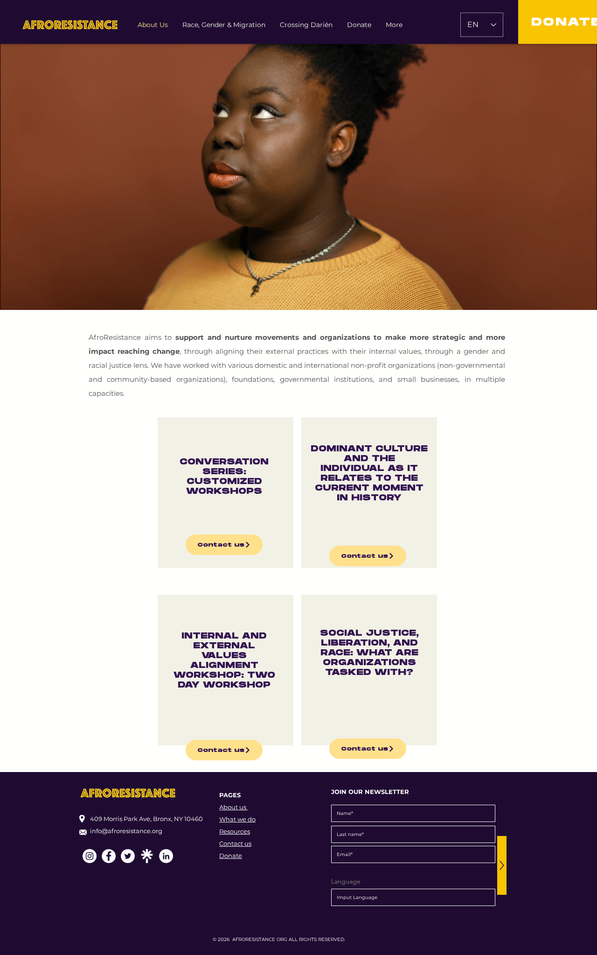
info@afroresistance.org (126, 831)
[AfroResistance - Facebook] (109, 856)
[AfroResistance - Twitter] (128, 856)
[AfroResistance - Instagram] (90, 856)
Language (346, 881)
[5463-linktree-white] (147, 856)
